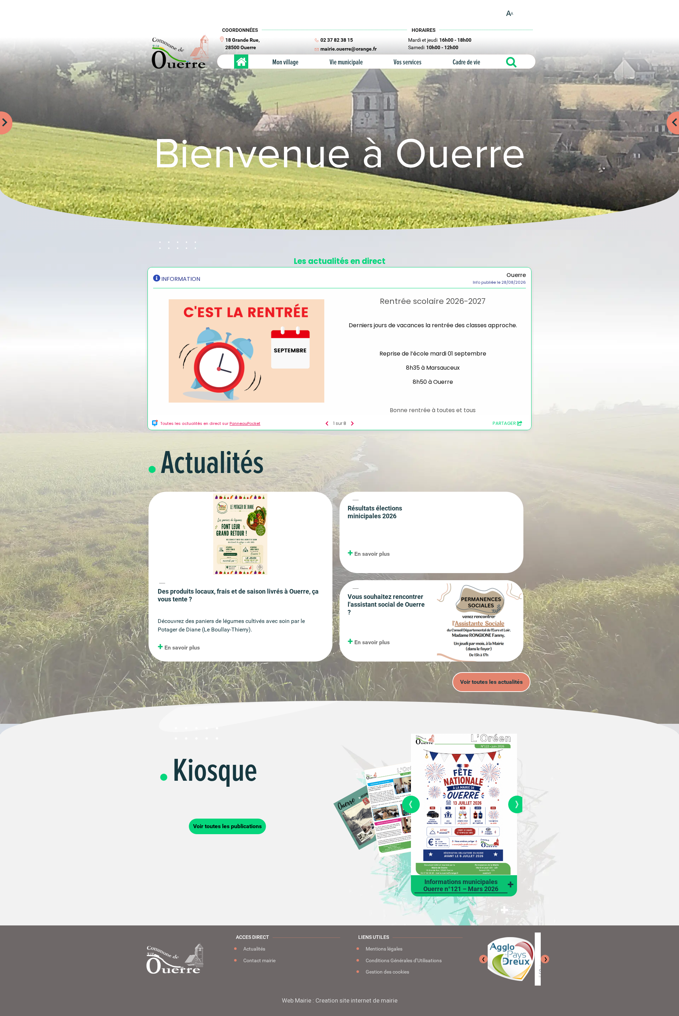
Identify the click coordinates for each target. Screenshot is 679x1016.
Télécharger (469, 814)
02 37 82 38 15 (336, 40)
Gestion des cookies (387, 972)
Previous (3, 115)
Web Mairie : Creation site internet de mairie (339, 1000)
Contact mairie (258, 960)
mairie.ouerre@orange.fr (348, 49)
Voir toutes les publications (227, 826)
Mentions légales (383, 949)
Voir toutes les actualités (491, 682)
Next (675, 115)
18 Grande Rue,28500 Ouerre (242, 43)
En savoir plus (181, 647)
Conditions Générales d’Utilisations (403, 960)
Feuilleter (469, 787)
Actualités (253, 949)
